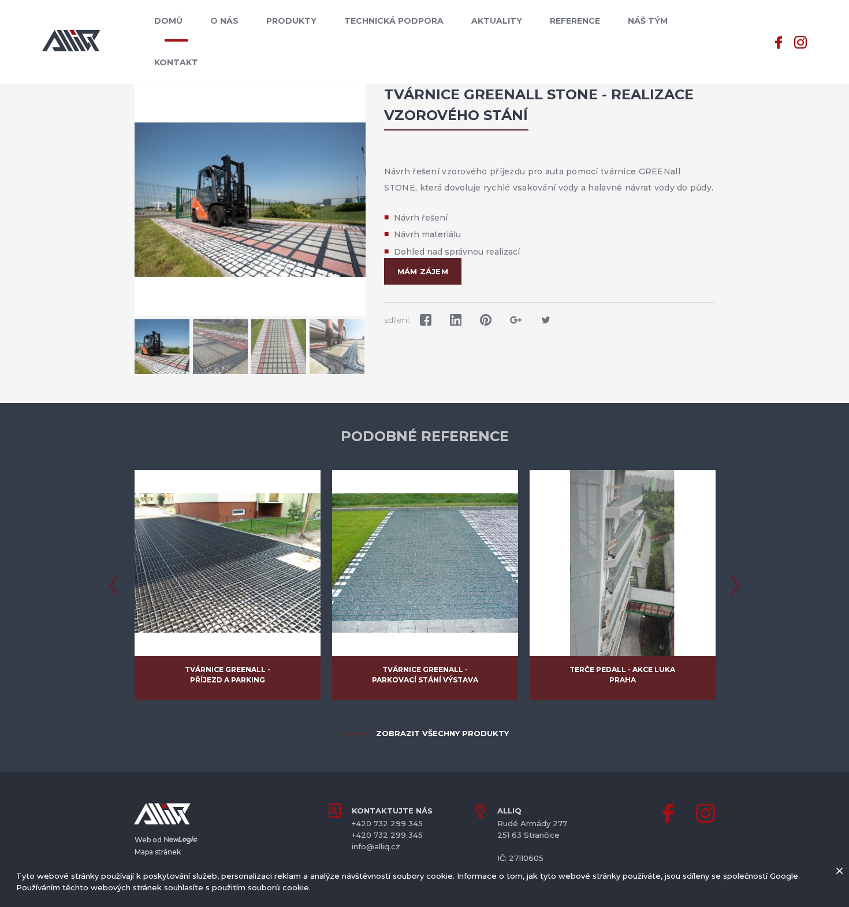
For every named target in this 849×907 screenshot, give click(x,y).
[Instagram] (800, 41)
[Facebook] (778, 41)
